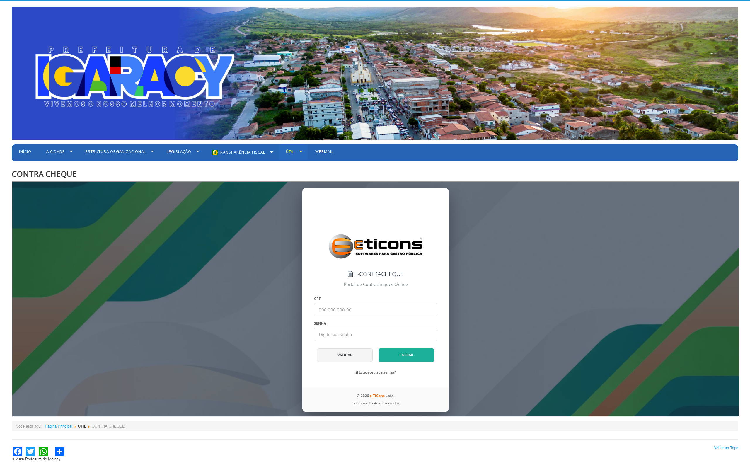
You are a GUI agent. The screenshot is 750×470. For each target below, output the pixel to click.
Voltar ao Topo (726, 447)
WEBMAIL (324, 151)
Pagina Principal (58, 426)
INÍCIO (25, 151)
